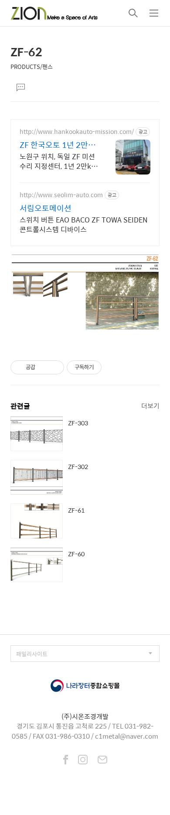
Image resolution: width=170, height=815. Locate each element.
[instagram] (83, 760)
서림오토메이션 (45, 208)
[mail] (102, 760)
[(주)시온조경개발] (54, 13)
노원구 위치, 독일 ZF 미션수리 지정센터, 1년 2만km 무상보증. (59, 161)
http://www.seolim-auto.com (61, 195)
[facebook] (65, 760)
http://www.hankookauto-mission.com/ (77, 131)
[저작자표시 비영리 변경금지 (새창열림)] (113, 367)
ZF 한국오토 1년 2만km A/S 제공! (54, 145)
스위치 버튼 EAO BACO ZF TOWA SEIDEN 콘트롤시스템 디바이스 (84, 224)
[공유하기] (43, 367)
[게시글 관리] (54, 367)
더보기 (150, 406)
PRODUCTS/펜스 (31, 66)
